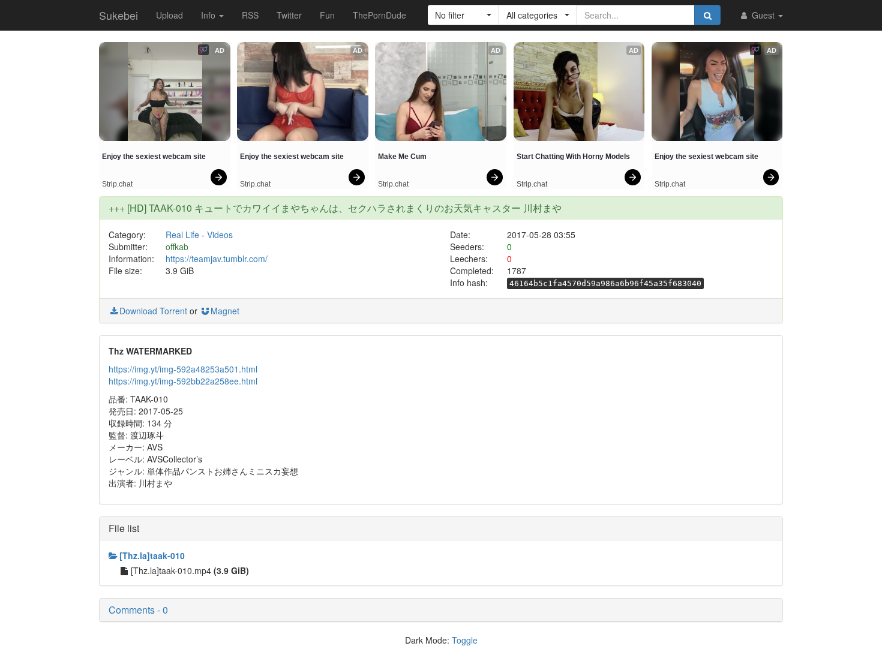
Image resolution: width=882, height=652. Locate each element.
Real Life (182, 235)
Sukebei (118, 15)
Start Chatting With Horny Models (573, 156)
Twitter (289, 15)
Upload (169, 15)
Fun (327, 15)
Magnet (225, 311)
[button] (463, 15)
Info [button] (209, 15)
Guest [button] (763, 15)
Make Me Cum (402, 156)
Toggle (465, 640)
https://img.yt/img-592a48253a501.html (183, 369)
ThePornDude (379, 15)
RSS (250, 15)
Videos (220, 235)
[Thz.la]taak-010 (152, 555)
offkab (177, 247)
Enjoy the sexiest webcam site (154, 156)
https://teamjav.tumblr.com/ (217, 259)
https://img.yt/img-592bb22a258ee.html (183, 381)
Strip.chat (117, 184)
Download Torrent (153, 311)
